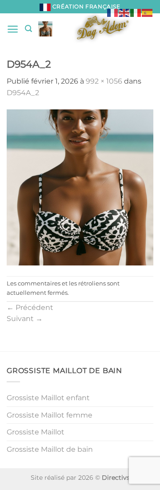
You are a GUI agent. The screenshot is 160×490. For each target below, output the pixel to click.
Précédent (30, 307)
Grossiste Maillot (35, 432)
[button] (13, 29)
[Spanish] (147, 12)
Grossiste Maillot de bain (50, 449)
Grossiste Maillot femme (49, 415)
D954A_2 (23, 92)
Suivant (25, 318)
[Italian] (136, 12)
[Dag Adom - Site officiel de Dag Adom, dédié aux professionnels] (103, 28)
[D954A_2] (80, 186)
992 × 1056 (104, 81)
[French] (113, 12)
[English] (124, 12)
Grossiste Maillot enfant (48, 398)
